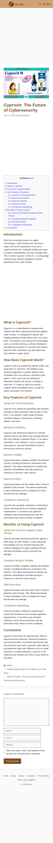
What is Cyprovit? (14, 186)
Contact (21, 776)
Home (6, 776)
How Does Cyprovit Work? (17, 189)
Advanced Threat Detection (21, 195)
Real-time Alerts (17, 204)
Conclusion (11, 228)
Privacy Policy (44, 776)
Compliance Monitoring (20, 207)
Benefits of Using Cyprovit (17, 210)
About (13, 776)
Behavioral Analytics (19, 198)
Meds (9, 665)
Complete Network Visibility (22, 219)
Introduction (11, 183)
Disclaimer (31, 776)
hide (31, 178)
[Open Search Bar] (40, 4)
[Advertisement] (26, 36)
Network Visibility (17, 201)
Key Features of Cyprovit (17, 192)
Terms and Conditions (26, 780)
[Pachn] (15, 4)
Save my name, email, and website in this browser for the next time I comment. (25, 752)
